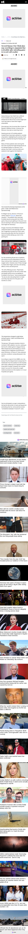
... (6, 37)
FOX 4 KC (13, 215)
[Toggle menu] (26, 2)
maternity (17, 425)
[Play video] (14, 247)
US (9, 37)
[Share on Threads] (24, 55)
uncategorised (7, 433)
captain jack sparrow (9, 429)
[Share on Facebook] (22, 55)
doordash (16, 433)
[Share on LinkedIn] (16, 55)
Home (2, 37)
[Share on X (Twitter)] (19, 55)
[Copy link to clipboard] (14, 55)
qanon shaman (7, 425)
